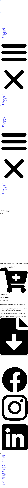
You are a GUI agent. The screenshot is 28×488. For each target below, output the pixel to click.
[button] (14, 66)
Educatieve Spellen (5, 97)
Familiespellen (5, 31)
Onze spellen (3, 28)
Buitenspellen (4, 29)
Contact (3, 37)
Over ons (3, 35)
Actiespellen (4, 95)
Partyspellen (4, 34)
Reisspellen (4, 101)
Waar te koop (3, 457)
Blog (2, 36)
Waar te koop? (3, 103)
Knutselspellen (5, 33)
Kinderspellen (4, 99)
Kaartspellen (4, 32)
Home (2, 27)
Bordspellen (4, 30)
